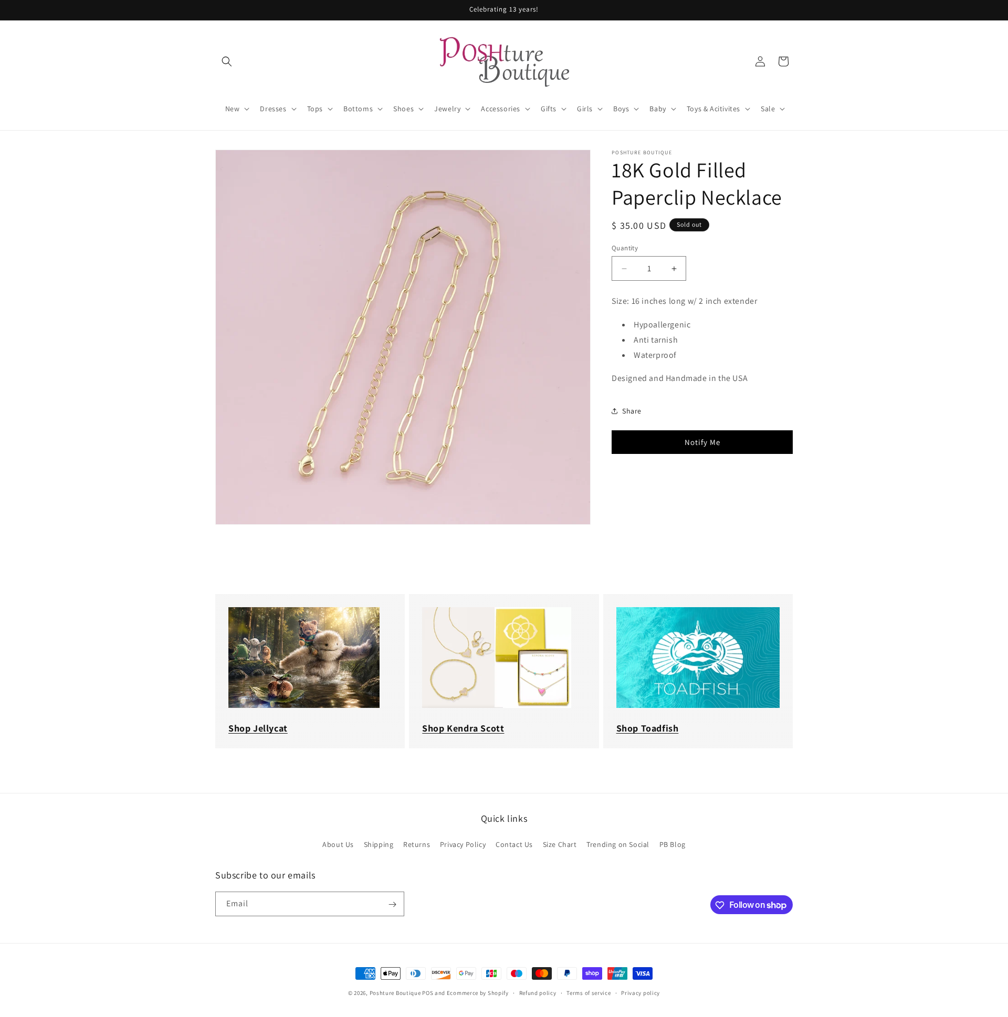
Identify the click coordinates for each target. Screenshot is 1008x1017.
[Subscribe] (392, 904)
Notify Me (702, 442)
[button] (226, 61)
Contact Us (514, 844)
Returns (416, 844)
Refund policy (537, 992)
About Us (338, 844)
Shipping (379, 844)
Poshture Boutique (395, 993)
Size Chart (560, 844)
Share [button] (632, 411)
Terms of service (588, 992)
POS (427, 993)
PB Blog (672, 844)
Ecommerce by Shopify (478, 993)
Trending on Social (617, 844)
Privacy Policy (463, 844)
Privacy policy (640, 992)
